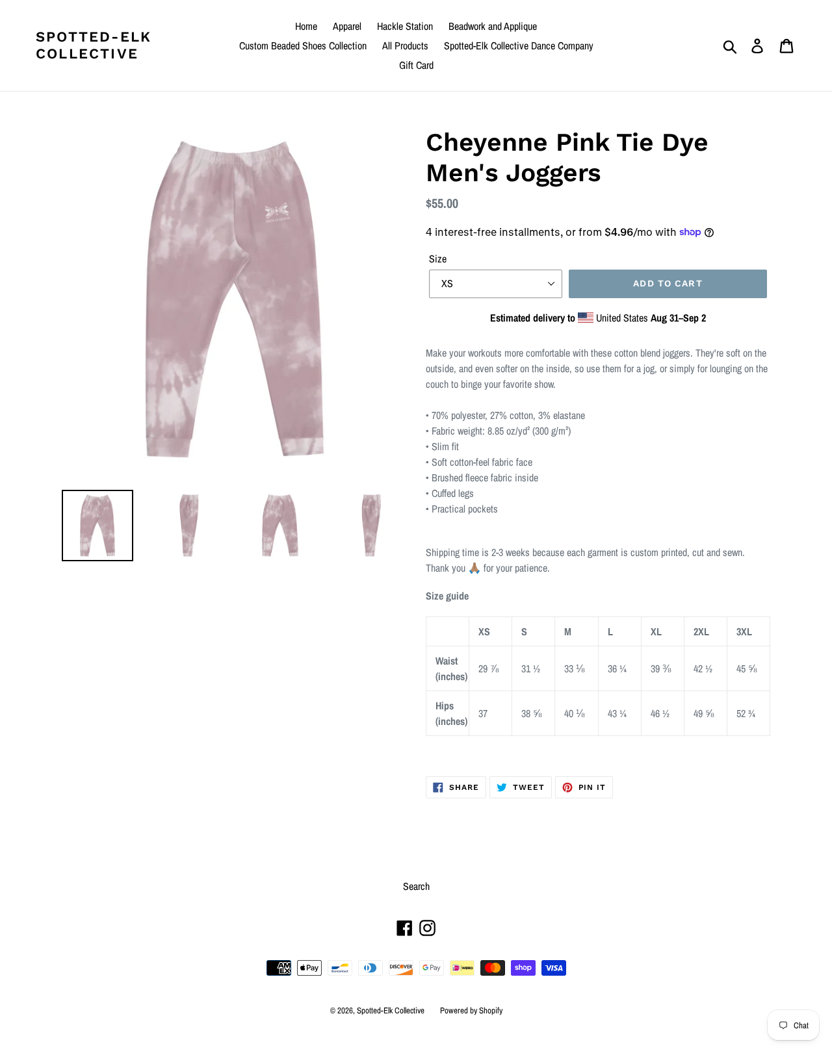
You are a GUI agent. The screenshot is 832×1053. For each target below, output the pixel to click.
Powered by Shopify (471, 1010)
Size (438, 258)
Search (416, 886)
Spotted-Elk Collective (93, 45)
